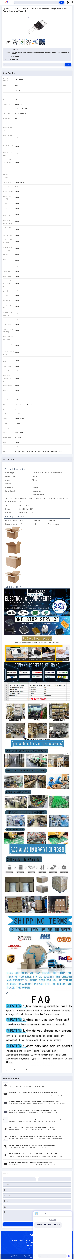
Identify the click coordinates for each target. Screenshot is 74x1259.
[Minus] (69, 1214)
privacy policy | (9, 1256)
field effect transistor (14, 1070)
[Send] (69, 1256)
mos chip (36, 1070)
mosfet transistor (27, 1070)
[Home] (7, 2)
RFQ (68, 64)
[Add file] (35, 1256)
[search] (61, 2)
